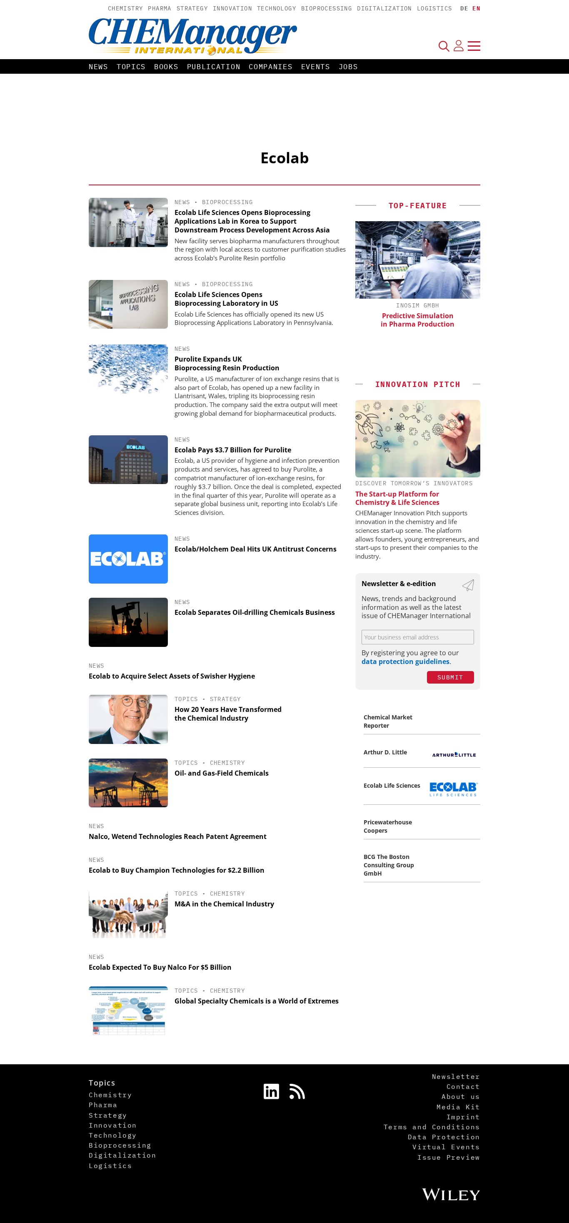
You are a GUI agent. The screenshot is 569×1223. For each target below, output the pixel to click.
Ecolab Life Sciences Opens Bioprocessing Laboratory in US (226, 299)
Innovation (232, 8)
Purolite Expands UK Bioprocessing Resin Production (227, 363)
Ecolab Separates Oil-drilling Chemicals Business (255, 612)
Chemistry (125, 8)
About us (461, 1096)
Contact (463, 1086)
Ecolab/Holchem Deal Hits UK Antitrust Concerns (256, 549)
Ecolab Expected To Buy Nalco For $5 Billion (160, 967)
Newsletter (456, 1076)
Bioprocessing (326, 8)
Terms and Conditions (432, 1127)
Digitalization (384, 8)
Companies (270, 66)
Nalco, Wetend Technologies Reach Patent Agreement (178, 836)
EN (476, 8)
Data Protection (444, 1137)
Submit (450, 677)
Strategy (192, 8)
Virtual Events (446, 1147)
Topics (131, 66)
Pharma (159, 8)
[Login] (459, 45)
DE (464, 8)
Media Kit (458, 1107)
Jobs (348, 66)
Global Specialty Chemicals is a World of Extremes (257, 1001)
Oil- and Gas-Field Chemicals (222, 773)
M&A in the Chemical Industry (224, 904)
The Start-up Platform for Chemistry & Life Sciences (397, 498)
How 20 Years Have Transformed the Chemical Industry (228, 714)
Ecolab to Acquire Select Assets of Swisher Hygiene (172, 676)
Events (315, 66)
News (98, 66)
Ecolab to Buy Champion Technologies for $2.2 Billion (177, 870)
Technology (276, 8)
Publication (214, 66)
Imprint (463, 1117)
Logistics (434, 8)
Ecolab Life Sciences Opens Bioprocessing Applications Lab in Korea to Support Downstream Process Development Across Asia (252, 221)
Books (166, 66)
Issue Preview (448, 1157)
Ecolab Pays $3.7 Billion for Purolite (233, 449)
